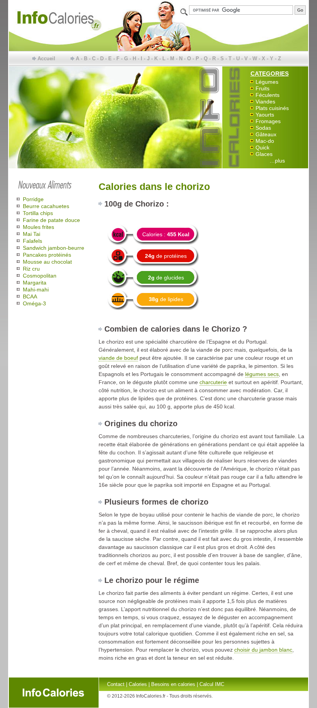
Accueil (46, 58)
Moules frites (38, 227)
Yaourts (265, 115)
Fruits (262, 88)
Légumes (267, 82)
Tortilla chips (38, 213)
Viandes (265, 101)
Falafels (32, 241)
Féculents (268, 95)
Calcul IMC (211, 684)
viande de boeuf (118, 358)
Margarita (34, 282)
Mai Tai (31, 234)
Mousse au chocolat (47, 262)
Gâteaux (266, 134)
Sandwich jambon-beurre (53, 248)
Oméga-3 (34, 303)
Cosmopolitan (39, 276)
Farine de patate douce (51, 220)
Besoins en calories (173, 684)
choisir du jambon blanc (263, 650)
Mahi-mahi (36, 289)
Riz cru (31, 269)
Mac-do (265, 141)
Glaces (264, 154)
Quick (262, 147)
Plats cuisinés (272, 108)
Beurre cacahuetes (46, 206)
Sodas (263, 128)
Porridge (33, 199)
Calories (138, 684)
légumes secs (262, 374)
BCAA (30, 296)
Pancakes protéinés (47, 255)
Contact (115, 684)
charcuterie (213, 382)
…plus (277, 161)
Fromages (268, 121)
